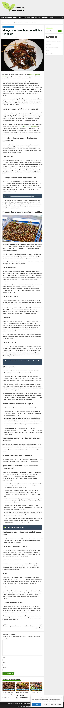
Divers (47, 50)
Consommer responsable (33, 17)
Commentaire (5, 638)
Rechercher (49, 27)
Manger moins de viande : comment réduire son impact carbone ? (22, 694)
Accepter (36, 704)
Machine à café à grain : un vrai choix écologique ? (32, 626)
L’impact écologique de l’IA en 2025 (11, 625)
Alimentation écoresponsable (8, 17)
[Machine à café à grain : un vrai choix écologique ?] (8, 686)
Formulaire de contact (13, 703)
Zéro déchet (22, 17)
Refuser (46, 704)
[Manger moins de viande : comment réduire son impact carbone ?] (22, 686)
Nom (3, 657)
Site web (4, 667)
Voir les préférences (56, 704)
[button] (61, 697)
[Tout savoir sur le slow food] (36, 686)
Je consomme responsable (8, 37)
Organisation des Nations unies (29, 126)
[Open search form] (62, 17)
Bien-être (44, 17)
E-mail (4, 662)
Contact (52, 17)
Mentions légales (22, 703)
